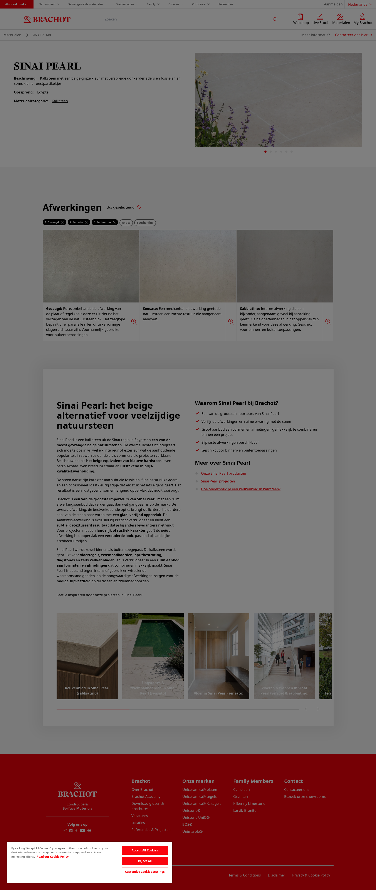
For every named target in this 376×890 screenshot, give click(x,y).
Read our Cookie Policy (53, 857)
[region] (89, 862)
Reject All (145, 861)
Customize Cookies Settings (144, 872)
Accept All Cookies (145, 850)
